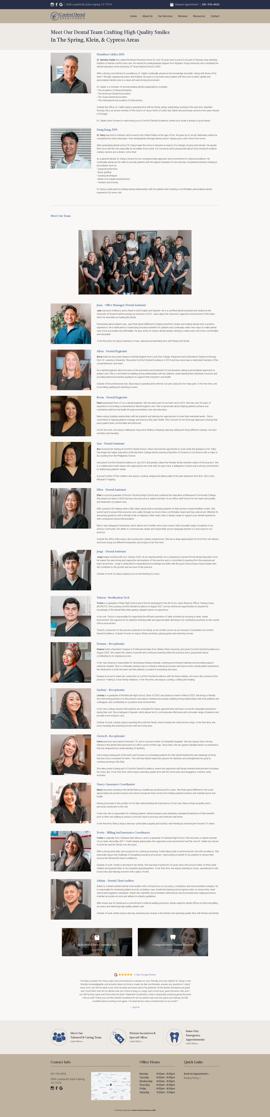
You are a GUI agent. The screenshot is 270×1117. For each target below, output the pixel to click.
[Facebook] (57, 4)
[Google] (61, 4)
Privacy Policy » (192, 1078)
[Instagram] (52, 4)
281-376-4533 (210, 4)
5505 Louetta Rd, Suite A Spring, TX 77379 (89, 4)
